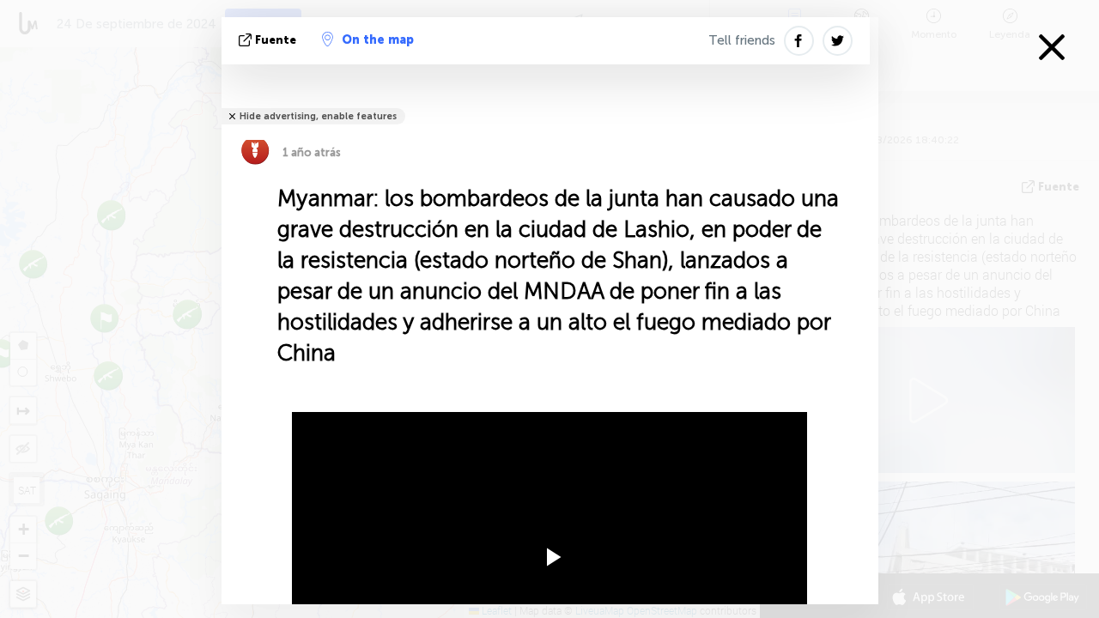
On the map (378, 40)
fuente (275, 39)
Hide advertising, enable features (318, 116)
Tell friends (741, 40)
